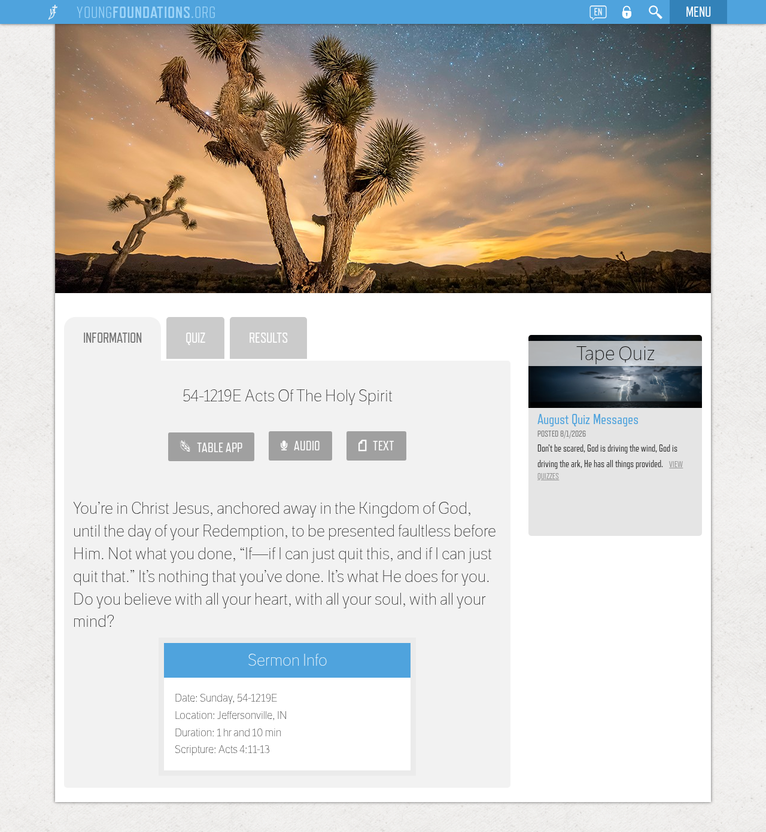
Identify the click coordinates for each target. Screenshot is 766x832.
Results (268, 337)
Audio (303, 445)
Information (112, 337)
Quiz (195, 337)
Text (380, 445)
